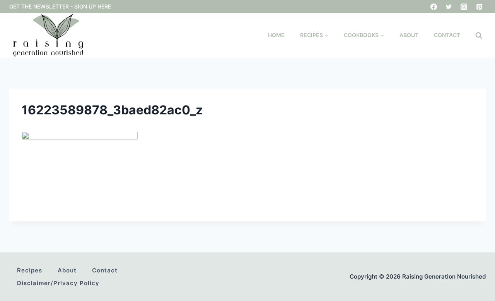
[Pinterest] (479, 6)
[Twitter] (449, 6)
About (408, 35)
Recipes (29, 270)
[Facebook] (433, 6)
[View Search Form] (479, 36)
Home (276, 35)
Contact (447, 35)
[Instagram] (464, 6)
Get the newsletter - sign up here (60, 6)
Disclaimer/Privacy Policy (58, 283)
